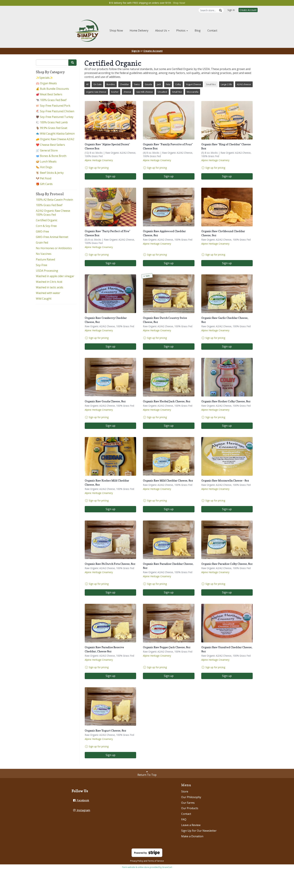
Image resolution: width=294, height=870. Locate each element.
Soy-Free (41, 265)
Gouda (148, 84)
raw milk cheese (144, 91)
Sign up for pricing (99, 167)
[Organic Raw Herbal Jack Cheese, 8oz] (168, 377)
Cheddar (124, 84)
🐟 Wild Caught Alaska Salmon (55, 133)
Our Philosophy (191, 797)
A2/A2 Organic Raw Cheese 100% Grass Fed (53, 212)
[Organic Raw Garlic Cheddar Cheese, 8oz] (227, 293)
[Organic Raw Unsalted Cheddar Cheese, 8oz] (227, 623)
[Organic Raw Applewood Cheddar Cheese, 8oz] (168, 207)
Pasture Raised (45, 259)
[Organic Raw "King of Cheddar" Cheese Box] (227, 120)
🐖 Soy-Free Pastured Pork (53, 105)
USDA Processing (47, 271)
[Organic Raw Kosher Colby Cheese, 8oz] (227, 377)
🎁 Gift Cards (44, 184)
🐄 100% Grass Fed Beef (51, 100)
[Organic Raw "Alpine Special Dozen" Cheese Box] (110, 120)
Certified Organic (46, 220)
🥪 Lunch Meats (46, 161)
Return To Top (147, 775)
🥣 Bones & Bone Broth (51, 156)
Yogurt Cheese (193, 84)
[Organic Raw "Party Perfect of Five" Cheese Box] (110, 207)
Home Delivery (139, 30)
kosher (115, 91)
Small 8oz (211, 84)
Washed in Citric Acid (49, 282)
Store (184, 791)
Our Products (189, 808)
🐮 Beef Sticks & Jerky (50, 173)
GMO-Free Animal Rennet (52, 237)
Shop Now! (179, 2)
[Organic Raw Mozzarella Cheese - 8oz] (227, 456)
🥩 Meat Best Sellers (49, 94)
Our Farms (188, 803)
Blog (198, 30)
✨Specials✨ (44, 78)
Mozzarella (192, 91)
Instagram (83, 810)
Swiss (137, 84)
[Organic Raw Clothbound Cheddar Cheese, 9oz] (227, 207)
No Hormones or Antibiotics (54, 248)
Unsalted (162, 91)
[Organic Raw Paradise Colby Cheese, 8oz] (227, 540)
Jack (159, 84)
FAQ (183, 819)
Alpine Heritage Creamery (99, 160)
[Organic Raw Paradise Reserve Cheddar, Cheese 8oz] (110, 623)
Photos (181, 30)
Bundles (111, 84)
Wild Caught (43, 298)
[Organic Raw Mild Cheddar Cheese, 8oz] (168, 456)
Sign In (231, 10)
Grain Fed (42, 242)
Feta (168, 84)
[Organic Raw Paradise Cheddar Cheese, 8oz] (168, 540)
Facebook (82, 800)
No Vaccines (43, 254)
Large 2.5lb (226, 84)
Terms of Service (156, 860)
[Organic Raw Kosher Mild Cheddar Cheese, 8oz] (110, 456)
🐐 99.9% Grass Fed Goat (51, 128)
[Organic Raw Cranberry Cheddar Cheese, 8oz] (110, 293)
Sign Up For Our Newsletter (199, 831)
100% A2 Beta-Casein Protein (54, 199)
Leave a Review (190, 825)
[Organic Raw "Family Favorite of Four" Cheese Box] (168, 120)
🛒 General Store (47, 150)
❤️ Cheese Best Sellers (50, 145)
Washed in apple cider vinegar (55, 276)
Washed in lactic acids (49, 287)
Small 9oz (177, 91)
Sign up (110, 176)
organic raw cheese (96, 91)
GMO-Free (42, 231)
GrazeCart (167, 867)
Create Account (248, 10)
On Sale (97, 84)
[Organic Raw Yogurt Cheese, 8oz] (110, 706)
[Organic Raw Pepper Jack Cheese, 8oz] (168, 623)
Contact (212, 30)
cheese (127, 91)
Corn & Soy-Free (46, 226)
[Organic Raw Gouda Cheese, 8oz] (110, 377)
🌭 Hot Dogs (44, 167)
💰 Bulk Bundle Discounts (52, 89)
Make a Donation (192, 836)
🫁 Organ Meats (46, 83)
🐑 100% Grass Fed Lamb (52, 122)
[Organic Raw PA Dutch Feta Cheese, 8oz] (110, 540)
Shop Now (116, 30)
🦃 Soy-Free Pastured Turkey (54, 117)
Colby (178, 84)
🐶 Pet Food (43, 178)
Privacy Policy (136, 860)
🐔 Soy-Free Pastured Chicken (55, 111)
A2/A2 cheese (244, 84)
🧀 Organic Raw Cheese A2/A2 (55, 139)
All (87, 84)
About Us (161, 30)
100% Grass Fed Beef (49, 205)
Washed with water (48, 293)
